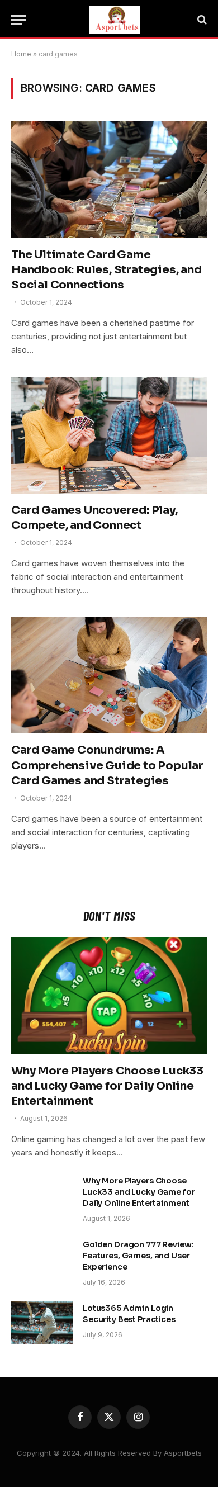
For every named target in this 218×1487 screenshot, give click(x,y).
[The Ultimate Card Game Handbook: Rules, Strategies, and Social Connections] (109, 179)
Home (21, 54)
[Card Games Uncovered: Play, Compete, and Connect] (109, 435)
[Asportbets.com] (114, 19)
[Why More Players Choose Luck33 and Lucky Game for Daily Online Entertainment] (109, 995)
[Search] (201, 19)
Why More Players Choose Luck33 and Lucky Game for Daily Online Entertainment (107, 1086)
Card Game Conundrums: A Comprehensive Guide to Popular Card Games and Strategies (107, 765)
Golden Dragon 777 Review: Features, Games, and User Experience (138, 1255)
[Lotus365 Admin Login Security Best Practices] (42, 1322)
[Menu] (18, 19)
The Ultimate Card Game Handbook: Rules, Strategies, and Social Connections (106, 270)
